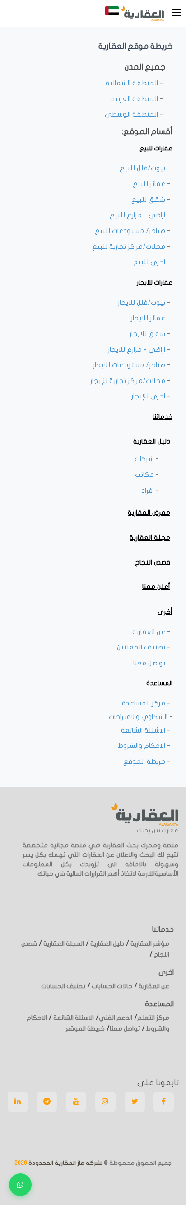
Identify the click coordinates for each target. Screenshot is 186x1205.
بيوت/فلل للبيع (143, 168)
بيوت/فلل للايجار (142, 302)
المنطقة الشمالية (133, 83)
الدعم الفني (115, 1017)
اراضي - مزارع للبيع (138, 215)
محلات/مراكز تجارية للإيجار (128, 380)
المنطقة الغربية (135, 99)
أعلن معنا (156, 586)
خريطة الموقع (145, 761)
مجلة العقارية (150, 537)
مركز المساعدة (144, 703)
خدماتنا (162, 416)
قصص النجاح (152, 562)
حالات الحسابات (111, 986)
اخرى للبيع (150, 262)
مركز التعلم (153, 1017)
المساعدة (159, 683)
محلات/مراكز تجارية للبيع (129, 246)
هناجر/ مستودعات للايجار (130, 365)
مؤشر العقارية (149, 943)
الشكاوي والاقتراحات (139, 716)
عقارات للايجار (154, 282)
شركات (145, 458)
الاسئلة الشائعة (73, 1017)
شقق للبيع (149, 199)
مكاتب (145, 474)
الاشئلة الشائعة (144, 730)
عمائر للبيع (150, 183)
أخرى (165, 611)
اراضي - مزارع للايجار (137, 349)
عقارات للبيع (156, 148)
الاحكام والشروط (142, 745)
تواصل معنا (150, 663)
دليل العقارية (151, 441)
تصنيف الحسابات (63, 986)
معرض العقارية (149, 512)
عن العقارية (149, 631)
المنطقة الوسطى (132, 114)
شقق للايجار (148, 333)
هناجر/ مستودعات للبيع (131, 230)
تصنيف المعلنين (142, 647)
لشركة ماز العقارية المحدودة (64, 1163)
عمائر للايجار (149, 318)
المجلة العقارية (63, 943)
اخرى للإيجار (149, 396)
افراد (148, 490)
